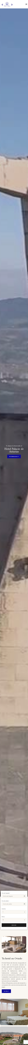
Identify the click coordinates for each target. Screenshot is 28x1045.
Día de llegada (6, 893)
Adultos (4, 908)
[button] (26, 4)
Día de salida (5, 901)
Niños (3, 916)
